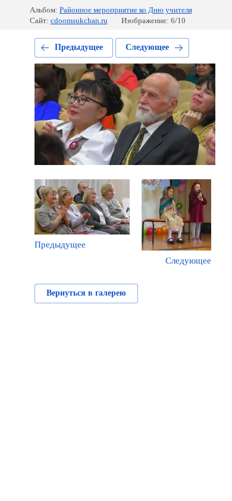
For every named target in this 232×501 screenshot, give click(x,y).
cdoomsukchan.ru (79, 20)
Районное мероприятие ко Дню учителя (125, 9)
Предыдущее (79, 47)
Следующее (147, 47)
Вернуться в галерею (86, 292)
